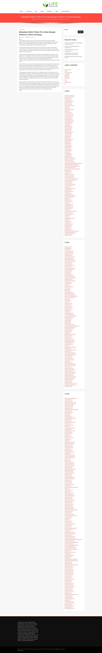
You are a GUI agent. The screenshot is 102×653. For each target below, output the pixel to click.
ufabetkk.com (68, 311)
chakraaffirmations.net (70, 430)
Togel (56, 11)
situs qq (26, 623)
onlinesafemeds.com (69, 120)
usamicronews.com (69, 591)
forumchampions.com (70, 256)
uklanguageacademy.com (70, 402)
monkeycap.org (68, 283)
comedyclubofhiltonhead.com (71, 545)
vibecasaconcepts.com (70, 523)
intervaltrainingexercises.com (71, 559)
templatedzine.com (69, 204)
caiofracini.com (68, 480)
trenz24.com (67, 301)
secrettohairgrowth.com (70, 327)
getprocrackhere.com (69, 578)
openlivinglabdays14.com (70, 167)
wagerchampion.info (69, 508)
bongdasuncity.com (69, 447)
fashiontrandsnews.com (70, 159)
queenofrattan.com (69, 494)
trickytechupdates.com (70, 378)
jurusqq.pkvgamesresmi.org (28, 640)
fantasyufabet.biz (68, 127)
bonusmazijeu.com (69, 567)
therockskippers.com (69, 359)
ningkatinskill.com (69, 201)
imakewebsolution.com (70, 422)
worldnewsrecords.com (70, 533)
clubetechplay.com (69, 574)
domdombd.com (68, 576)
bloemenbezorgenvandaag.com (72, 325)
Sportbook (49, 11)
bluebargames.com (69, 258)
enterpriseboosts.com (69, 293)
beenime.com (68, 550)
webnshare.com (68, 467)
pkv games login (68, 72)
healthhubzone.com (69, 109)
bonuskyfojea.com (69, 569)
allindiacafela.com (69, 362)
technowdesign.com (69, 177)
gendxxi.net (67, 519)
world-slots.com (68, 420)
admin (23, 37)
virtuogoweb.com (69, 116)
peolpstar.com (68, 266)
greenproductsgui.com (70, 456)
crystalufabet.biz (68, 150)
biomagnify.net (68, 235)
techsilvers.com (68, 199)
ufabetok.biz (67, 151)
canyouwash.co (68, 99)
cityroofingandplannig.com (71, 180)
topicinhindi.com (68, 401)
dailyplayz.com (68, 577)
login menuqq (35, 634)
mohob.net (67, 440)
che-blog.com (68, 423)
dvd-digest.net (68, 348)
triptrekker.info (68, 518)
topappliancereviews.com (70, 376)
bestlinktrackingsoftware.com (71, 564)
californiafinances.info (69, 341)
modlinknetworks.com (70, 586)
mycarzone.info (68, 522)
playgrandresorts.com (69, 602)
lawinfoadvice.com (69, 205)
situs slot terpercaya (24, 629)
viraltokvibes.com (68, 279)
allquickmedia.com (69, 313)
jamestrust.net (68, 300)
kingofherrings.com (69, 317)
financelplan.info (68, 411)
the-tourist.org (68, 287)
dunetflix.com (68, 209)
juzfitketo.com (68, 228)
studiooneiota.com (69, 501)
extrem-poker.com (69, 191)
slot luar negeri (33, 624)
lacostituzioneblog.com (70, 218)
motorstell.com (68, 273)
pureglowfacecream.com (70, 316)
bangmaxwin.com (69, 335)
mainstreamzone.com (69, 464)
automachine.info (68, 505)
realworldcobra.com (69, 504)
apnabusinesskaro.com (70, 385)
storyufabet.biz (68, 147)
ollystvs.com (67, 488)
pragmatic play (21, 627)
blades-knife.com (68, 498)
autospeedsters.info (69, 506)
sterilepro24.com (68, 535)
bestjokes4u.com (68, 432)
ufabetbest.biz (68, 143)
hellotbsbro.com (68, 475)
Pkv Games (29, 11)
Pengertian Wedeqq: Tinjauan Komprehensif (71, 50)
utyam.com (67, 216)
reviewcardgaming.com (70, 538)
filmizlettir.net (68, 249)
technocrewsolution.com (70, 277)
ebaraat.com (67, 111)
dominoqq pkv (68, 82)
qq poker (20, 637)
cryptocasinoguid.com (70, 161)
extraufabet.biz (68, 136)
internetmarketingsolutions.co (71, 487)
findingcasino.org (68, 502)
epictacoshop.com (69, 338)
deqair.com (67, 198)
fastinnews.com (68, 580)
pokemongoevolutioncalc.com (72, 594)
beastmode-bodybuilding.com (71, 409)
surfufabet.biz (68, 142)
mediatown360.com (69, 368)
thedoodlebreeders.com (70, 195)
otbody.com (67, 299)
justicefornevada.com (69, 473)
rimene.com (67, 345)
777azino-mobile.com (69, 174)
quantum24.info (68, 525)
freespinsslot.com (68, 450)
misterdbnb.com (68, 556)
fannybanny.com (68, 581)
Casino (41, 11)
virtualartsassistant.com (70, 546)
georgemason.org (69, 399)
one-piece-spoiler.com (70, 499)
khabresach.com (68, 380)
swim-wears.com (68, 263)
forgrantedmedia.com (69, 265)
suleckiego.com (68, 386)
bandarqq (67, 76)
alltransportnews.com (69, 157)
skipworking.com (68, 303)
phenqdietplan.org (69, 206)
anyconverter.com (69, 306)
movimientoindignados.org (71, 211)
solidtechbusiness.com (70, 536)
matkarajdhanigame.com (70, 418)
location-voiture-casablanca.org (72, 542)
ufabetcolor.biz (68, 135)
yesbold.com (67, 108)
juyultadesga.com (68, 183)
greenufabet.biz (68, 133)
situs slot (32, 626)
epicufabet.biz (68, 149)
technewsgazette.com (70, 314)
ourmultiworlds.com (69, 251)
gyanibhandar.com (69, 122)
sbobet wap (25, 633)
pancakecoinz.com (69, 425)
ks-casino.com (68, 192)
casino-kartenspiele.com (70, 294)
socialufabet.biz (68, 140)
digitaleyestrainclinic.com (70, 369)
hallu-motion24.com (69, 358)
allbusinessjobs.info (69, 405)
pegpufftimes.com (69, 253)
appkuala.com (68, 321)
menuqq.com (21, 622)
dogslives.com (68, 491)
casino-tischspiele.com (70, 297)
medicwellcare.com (69, 529)
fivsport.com (67, 202)
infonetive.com (68, 337)
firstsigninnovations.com (70, 261)
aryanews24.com (68, 171)
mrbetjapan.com (68, 318)
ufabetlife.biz (67, 137)
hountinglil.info (68, 429)
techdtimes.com (68, 102)
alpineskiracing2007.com (70, 364)
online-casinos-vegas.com (70, 372)
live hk (66, 71)
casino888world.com (69, 554)
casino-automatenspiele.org (71, 296)
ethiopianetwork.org (69, 470)
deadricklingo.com (69, 511)
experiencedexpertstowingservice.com (73, 539)
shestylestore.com (69, 607)
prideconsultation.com (70, 427)
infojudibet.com (68, 413)
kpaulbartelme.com (69, 543)
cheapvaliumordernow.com (71, 549)
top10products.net (69, 406)
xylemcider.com (68, 225)
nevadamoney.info (69, 344)
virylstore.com (68, 272)
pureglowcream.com (69, 324)
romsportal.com (68, 604)
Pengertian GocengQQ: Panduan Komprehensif (72, 47)
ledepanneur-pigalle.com (70, 347)
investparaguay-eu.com (70, 188)
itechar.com (67, 106)
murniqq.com (21, 634)
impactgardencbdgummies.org (72, 230)
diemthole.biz (68, 310)
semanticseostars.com (70, 463)
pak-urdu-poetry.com (69, 484)
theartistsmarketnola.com (70, 349)
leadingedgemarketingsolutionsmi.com (73, 163)
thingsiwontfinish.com (69, 608)
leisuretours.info (68, 474)
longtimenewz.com (69, 587)
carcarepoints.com (69, 194)
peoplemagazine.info (69, 96)
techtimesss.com (68, 270)
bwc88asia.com (68, 190)
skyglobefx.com (68, 512)
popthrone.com (68, 419)
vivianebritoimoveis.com (70, 280)
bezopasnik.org (68, 331)
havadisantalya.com (69, 101)
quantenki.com (68, 526)
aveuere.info (67, 453)
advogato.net (68, 289)
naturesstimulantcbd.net (70, 232)
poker (66, 80)
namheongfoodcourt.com (70, 354)
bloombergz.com (68, 292)
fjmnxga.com (67, 332)
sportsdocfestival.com (69, 605)
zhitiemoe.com (68, 221)
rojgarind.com (68, 458)
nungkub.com (68, 222)
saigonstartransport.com (70, 334)
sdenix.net (67, 285)
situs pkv (27, 624)
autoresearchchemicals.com (71, 383)
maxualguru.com (68, 446)
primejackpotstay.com (70, 598)
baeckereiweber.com (69, 95)
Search (66, 29)
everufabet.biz (68, 153)
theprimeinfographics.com (70, 547)
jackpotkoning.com (69, 584)
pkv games (67, 73)
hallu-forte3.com (68, 356)
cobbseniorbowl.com (69, 175)
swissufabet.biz (68, 130)
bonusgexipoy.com (69, 571)
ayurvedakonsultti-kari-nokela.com (72, 168)
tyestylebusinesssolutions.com (71, 560)
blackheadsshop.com (69, 540)
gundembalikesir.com (69, 105)
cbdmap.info (67, 415)
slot (26, 627)
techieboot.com (68, 103)
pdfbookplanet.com (69, 492)
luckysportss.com (68, 588)
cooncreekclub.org (69, 252)
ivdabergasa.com (68, 181)
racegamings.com (69, 597)
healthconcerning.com (70, 457)
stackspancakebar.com (70, 352)
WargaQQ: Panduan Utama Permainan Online (73, 57)
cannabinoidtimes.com (70, 454)
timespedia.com (68, 307)
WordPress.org (20, 650)
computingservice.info (70, 478)
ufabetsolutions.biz (69, 139)
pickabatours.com (69, 408)
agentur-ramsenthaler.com (71, 515)
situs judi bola (21, 626)
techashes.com (68, 98)
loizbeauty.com (68, 304)
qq (65, 79)
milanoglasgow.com (69, 355)
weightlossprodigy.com (70, 442)
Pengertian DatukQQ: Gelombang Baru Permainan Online (73, 43)
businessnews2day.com (70, 532)
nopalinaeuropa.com (69, 233)
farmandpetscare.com (70, 477)
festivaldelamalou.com (70, 259)
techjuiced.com (68, 112)
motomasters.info (68, 521)
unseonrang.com (68, 482)
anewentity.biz (68, 320)
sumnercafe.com (68, 208)
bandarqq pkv (31, 633)
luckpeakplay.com (69, 590)
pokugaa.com (68, 600)
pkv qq (26, 622)
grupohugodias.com (69, 197)
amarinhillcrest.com (69, 286)
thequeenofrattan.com (70, 495)
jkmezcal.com (68, 557)
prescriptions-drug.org (70, 276)
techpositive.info (68, 481)
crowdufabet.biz (68, 154)
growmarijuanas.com (69, 466)
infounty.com (67, 187)
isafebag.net (67, 290)
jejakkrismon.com (68, 309)
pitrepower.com (68, 366)
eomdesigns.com (68, 516)
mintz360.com (68, 439)
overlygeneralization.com (70, 468)
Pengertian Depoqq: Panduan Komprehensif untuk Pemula (71, 54)
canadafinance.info (69, 342)
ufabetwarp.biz (68, 123)
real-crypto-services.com (70, 184)
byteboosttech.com (69, 113)
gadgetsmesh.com (69, 471)
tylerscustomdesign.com (70, 268)
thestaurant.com (68, 563)
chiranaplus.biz (68, 351)
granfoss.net (67, 361)
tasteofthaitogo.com (69, 328)
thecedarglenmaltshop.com (71, 398)
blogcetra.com (68, 485)
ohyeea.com (67, 219)
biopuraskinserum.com (70, 340)
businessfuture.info (69, 412)
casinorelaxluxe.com (69, 573)
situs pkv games (21, 624)
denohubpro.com (69, 497)
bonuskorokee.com (69, 570)
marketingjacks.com (69, 375)
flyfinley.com (67, 426)
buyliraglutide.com (69, 119)
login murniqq (21, 636)
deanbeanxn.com (69, 416)
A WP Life (57, 649)
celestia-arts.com (68, 255)
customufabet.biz (68, 146)
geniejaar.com (68, 435)
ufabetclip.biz (68, 125)
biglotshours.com (68, 118)
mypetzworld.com (69, 185)
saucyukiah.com (68, 246)
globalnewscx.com (69, 490)
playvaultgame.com (69, 601)
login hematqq (28, 636)
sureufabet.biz (68, 144)
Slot (36, 11)
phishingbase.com (69, 595)
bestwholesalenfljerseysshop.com (72, 166)
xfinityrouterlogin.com (69, 373)
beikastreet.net (68, 248)
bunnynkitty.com (68, 330)
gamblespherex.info (69, 514)
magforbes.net (68, 282)
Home (21, 11)
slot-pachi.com (68, 449)
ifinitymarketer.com (69, 583)
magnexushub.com (69, 115)
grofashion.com (68, 593)
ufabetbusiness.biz (69, 132)
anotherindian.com (69, 223)
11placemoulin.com (69, 437)
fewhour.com (68, 460)
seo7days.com (68, 323)
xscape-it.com (68, 173)
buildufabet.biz (68, 156)
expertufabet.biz (68, 126)
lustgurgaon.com (68, 433)
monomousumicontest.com (71, 509)
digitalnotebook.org (69, 444)
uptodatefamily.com (69, 214)
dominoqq (67, 75)
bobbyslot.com (68, 436)
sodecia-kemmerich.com (70, 552)
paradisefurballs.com (69, 451)
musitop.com (68, 215)
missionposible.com (69, 371)
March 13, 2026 (31, 37)
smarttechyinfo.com (69, 443)
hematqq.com (27, 634)
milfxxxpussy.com (68, 212)
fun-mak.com (68, 553)
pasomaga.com (68, 229)
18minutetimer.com (69, 461)
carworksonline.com (69, 269)
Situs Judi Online (65, 11)
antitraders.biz (68, 170)
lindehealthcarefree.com (70, 403)
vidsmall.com (67, 530)
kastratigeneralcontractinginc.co (72, 164)
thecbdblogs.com (69, 382)
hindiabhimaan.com (69, 379)
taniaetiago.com (68, 226)
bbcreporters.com (69, 160)
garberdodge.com (69, 262)
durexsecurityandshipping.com (71, 178)
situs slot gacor (68, 69)
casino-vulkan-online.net (70, 365)
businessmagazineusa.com (71, 528)
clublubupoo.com (69, 566)
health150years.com (69, 275)
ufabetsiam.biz (68, 129)
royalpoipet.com (68, 562)
